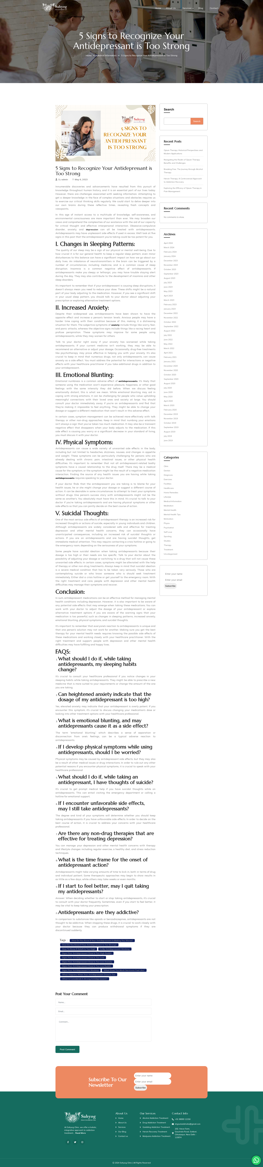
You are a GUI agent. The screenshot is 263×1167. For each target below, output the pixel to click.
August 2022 (169, 331)
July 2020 (168, 388)
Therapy (167, 545)
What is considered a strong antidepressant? (84, 979)
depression (92, 229)
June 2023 (168, 287)
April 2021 (168, 352)
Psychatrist (169, 527)
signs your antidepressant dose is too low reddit (86, 966)
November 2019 (171, 418)
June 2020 (168, 392)
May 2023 (168, 291)
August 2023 (169, 278)
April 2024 (168, 243)
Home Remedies (171, 492)
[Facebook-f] (68, 1142)
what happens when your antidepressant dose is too (88, 974)
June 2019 (168, 440)
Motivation (168, 519)
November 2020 (171, 370)
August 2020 (169, 383)
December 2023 (171, 260)
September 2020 (171, 379)
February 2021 (170, 357)
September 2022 (171, 326)
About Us (171, 8)
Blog (200, 8)
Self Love (168, 532)
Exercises (168, 479)
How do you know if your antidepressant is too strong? (89, 945)
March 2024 (169, 247)
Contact (214, 8)
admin (64, 179)
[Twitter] (75, 1142)
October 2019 (170, 423)
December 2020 (171, 366)
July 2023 (168, 282)
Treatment (168, 549)
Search (169, 109)
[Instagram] (82, 1142)
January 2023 (170, 309)
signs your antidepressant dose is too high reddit (87, 953)
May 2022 (168, 344)
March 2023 (169, 300)
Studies (167, 541)
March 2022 (169, 348)
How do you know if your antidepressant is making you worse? (102, 940)
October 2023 (170, 269)
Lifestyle (167, 497)
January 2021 (170, 361)
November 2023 (171, 265)
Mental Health (170, 510)
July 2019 (168, 436)
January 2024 (170, 256)
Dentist (167, 470)
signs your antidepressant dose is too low (83, 957)
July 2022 (168, 335)
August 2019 (169, 431)
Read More (80, 1133)
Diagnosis (168, 475)
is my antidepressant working (114, 949)
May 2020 (168, 396)
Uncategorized (170, 554)
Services (187, 8)
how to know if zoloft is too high (78, 949)
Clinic (166, 466)
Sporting (167, 536)
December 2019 (171, 414)
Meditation (168, 505)
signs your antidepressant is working (80, 970)
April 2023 (168, 295)
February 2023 (170, 304)
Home (158, 8)
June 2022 (168, 339)
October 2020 (170, 374)
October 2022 (170, 322)
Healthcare (169, 488)
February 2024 (170, 252)
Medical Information (106, 55)
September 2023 (171, 274)
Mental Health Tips (172, 514)
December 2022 (171, 313)
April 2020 (168, 401)
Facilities (167, 484)
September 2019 (171, 427)
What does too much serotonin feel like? (124, 970)
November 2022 (171, 317)
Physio (167, 523)
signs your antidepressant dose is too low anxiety (87, 962)
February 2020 (170, 410)
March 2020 (169, 405)
